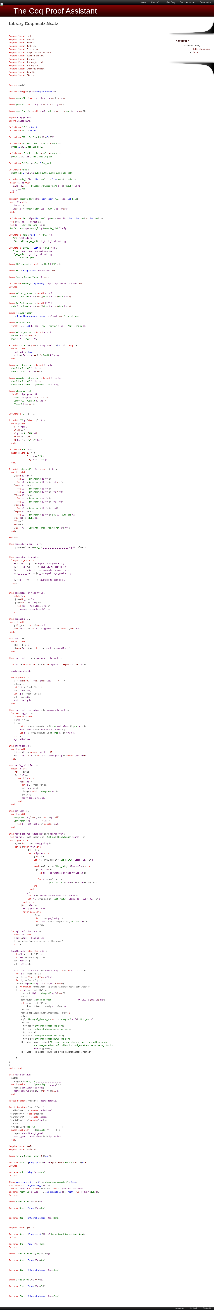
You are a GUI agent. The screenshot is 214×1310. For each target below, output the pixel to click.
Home (143, 2)
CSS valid (207, 1308)
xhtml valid (193, 1308)
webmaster (179, 1308)
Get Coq (171, 2)
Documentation (187, 2)
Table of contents (201, 49)
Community (205, 2)
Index (195, 52)
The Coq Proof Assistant (55, 11)
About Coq (156, 2)
